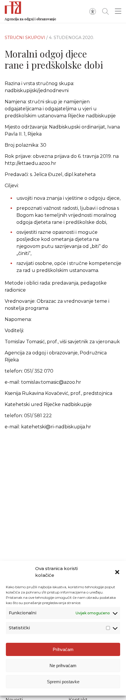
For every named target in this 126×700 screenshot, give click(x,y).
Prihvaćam (63, 649)
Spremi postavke (63, 681)
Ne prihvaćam (63, 665)
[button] (117, 572)
